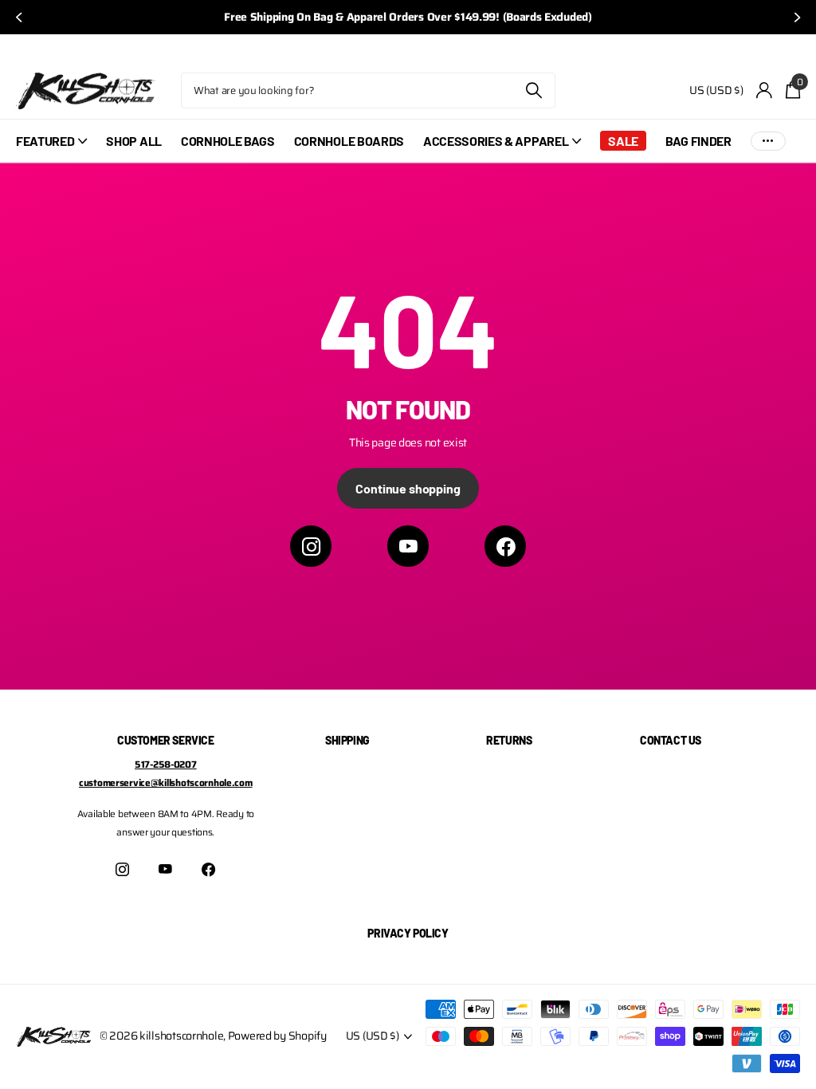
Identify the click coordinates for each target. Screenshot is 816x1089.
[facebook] (505, 546)
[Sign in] (764, 90)
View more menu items (768, 141)
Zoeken (533, 90)
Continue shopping (407, 488)
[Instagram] (311, 546)
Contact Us (670, 740)
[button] (17, 17)
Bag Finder (698, 140)
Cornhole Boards (349, 140)
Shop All (133, 140)
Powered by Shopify (277, 1035)
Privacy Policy (407, 933)
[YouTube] (408, 546)
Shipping (347, 740)
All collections (51, 149)
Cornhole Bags (228, 140)
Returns (509, 740)
